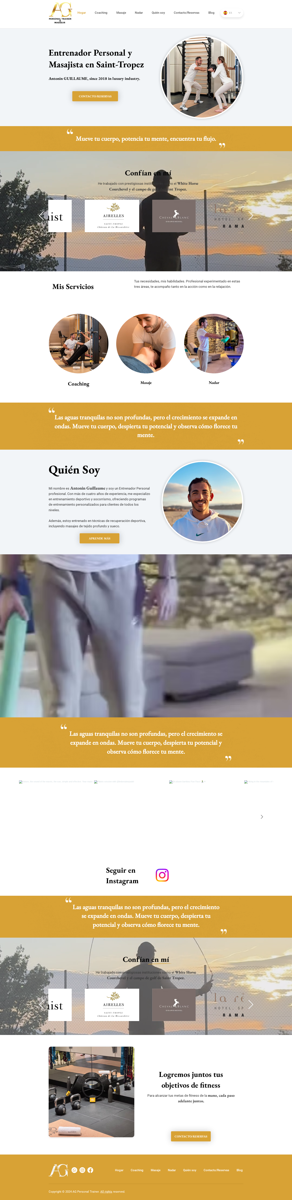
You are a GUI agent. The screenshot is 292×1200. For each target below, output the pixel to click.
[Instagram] (162, 875)
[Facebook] (90, 1170)
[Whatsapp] (74, 1170)
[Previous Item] (41, 216)
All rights (106, 1191)
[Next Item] (251, 216)
